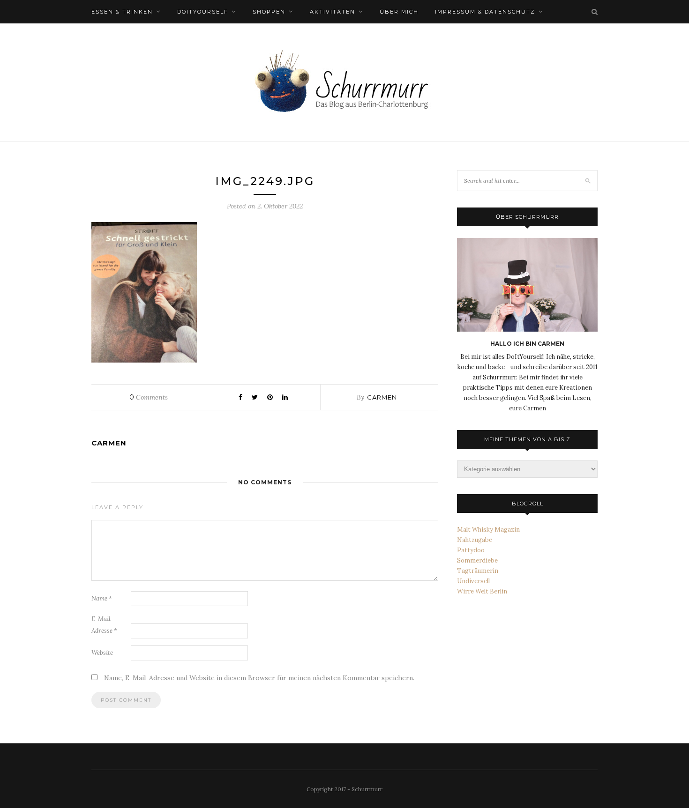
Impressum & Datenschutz (485, 11)
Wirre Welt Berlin (482, 591)
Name (101, 598)
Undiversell (473, 581)
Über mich (399, 11)
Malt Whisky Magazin (488, 530)
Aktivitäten (332, 11)
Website (102, 653)
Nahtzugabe (474, 540)
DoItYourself (202, 11)
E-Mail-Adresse (104, 625)
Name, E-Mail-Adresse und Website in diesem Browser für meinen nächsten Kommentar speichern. (259, 678)
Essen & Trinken (122, 11)
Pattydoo (471, 550)
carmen (382, 397)
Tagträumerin (477, 571)
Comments (148, 397)
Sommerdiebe (477, 560)
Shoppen (269, 11)
